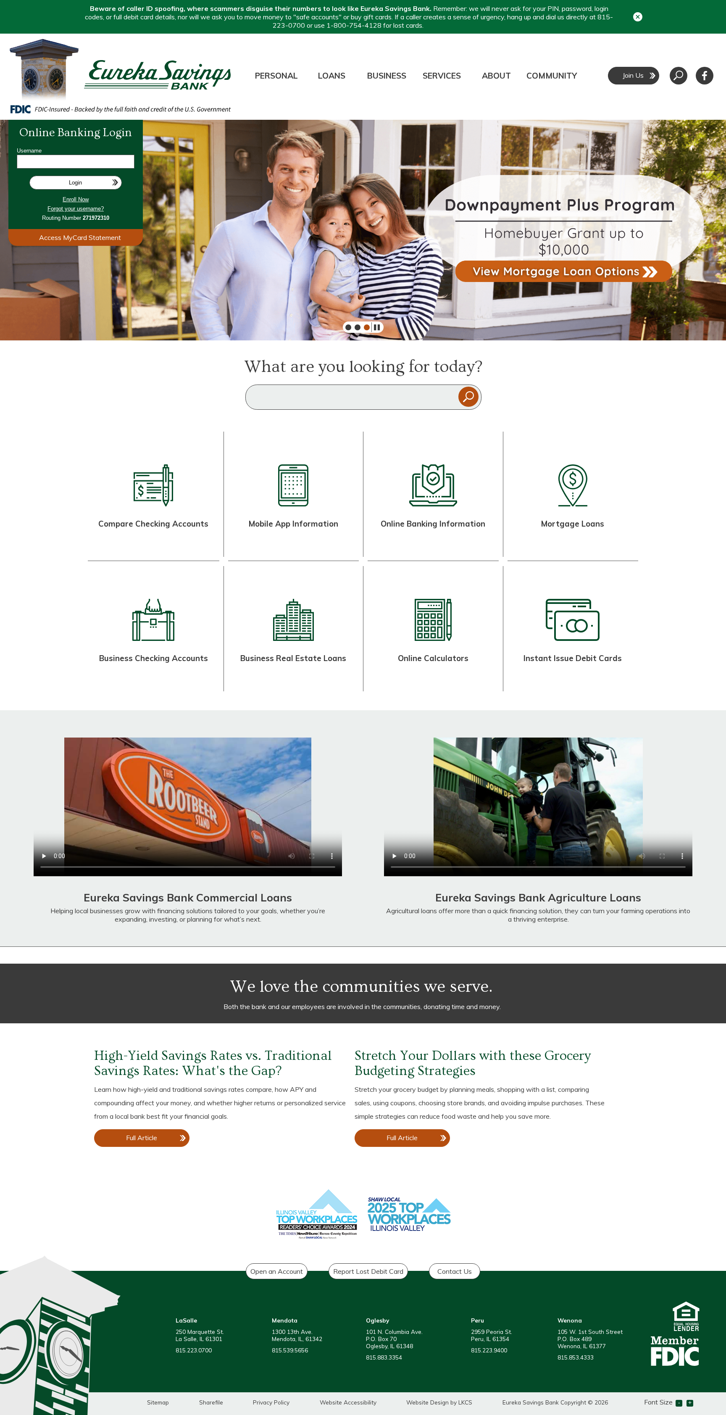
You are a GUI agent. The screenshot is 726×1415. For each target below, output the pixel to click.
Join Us (633, 75)
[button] (637, 16)
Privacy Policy (271, 1402)
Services (442, 76)
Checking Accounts (153, 546)
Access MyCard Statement (80, 237)
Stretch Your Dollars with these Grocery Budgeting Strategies (473, 1063)
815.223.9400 (489, 1350)
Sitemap (158, 1402)
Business (386, 76)
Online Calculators (433, 658)
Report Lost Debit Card (368, 1271)
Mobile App (293, 546)
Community (551, 76)
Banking (442, 546)
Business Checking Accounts (153, 658)
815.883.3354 (384, 1357)
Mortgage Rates (572, 546)
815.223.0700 (194, 1350)
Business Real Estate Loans (293, 658)
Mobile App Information (293, 524)
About (496, 76)
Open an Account (276, 1271)
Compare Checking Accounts (153, 524)
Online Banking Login (75, 132)
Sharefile (211, 1402)
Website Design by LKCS (439, 1402)
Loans (331, 76)
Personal (276, 76)
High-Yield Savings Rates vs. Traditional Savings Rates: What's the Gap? (213, 1063)
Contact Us (454, 1271)
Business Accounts (153, 680)
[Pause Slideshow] (375, 327)
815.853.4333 (576, 1357)
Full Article (149, 1140)
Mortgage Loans (572, 524)
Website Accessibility (348, 1402)
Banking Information (445, 524)
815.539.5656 (290, 1350)
